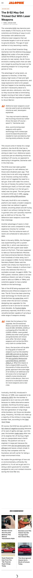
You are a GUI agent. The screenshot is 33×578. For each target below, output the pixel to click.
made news (19, 433)
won (26, 405)
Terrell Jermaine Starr (9, 22)
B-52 (14, 28)
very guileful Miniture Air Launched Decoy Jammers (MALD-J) (16, 361)
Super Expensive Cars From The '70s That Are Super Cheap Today (7, 562)
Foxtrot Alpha (20, 308)
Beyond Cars (5, 8)
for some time (18, 298)
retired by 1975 (7, 397)
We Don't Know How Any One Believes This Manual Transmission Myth (8, 534)
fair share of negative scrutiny (12, 428)
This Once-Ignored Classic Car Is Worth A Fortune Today (24, 561)
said (19, 272)
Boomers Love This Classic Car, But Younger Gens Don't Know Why (24, 534)
